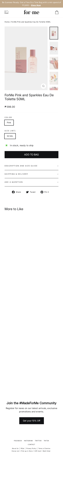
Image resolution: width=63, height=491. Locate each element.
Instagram (28, 441)
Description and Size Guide (21, 166)
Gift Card (38, 451)
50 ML (10, 136)
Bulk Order (46, 451)
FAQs (22, 448)
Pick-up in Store (27, 451)
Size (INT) (10, 131)
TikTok (46, 441)
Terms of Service (44, 448)
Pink (9, 122)
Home (7, 22)
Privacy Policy (31, 448)
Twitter (38, 441)
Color (8, 117)
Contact (31, 444)
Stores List (15, 451)
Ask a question (14, 182)
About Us (15, 448)
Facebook (18, 441)
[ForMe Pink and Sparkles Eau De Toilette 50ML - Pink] (24, 274)
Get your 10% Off (31, 420)
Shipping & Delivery (16, 174)
